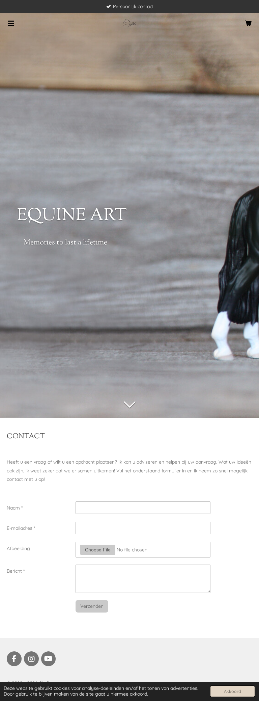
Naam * (15, 508)
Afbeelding (18, 548)
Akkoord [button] (232, 691)
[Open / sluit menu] (10, 23)
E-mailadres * (21, 528)
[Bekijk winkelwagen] (248, 23)
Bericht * (16, 571)
